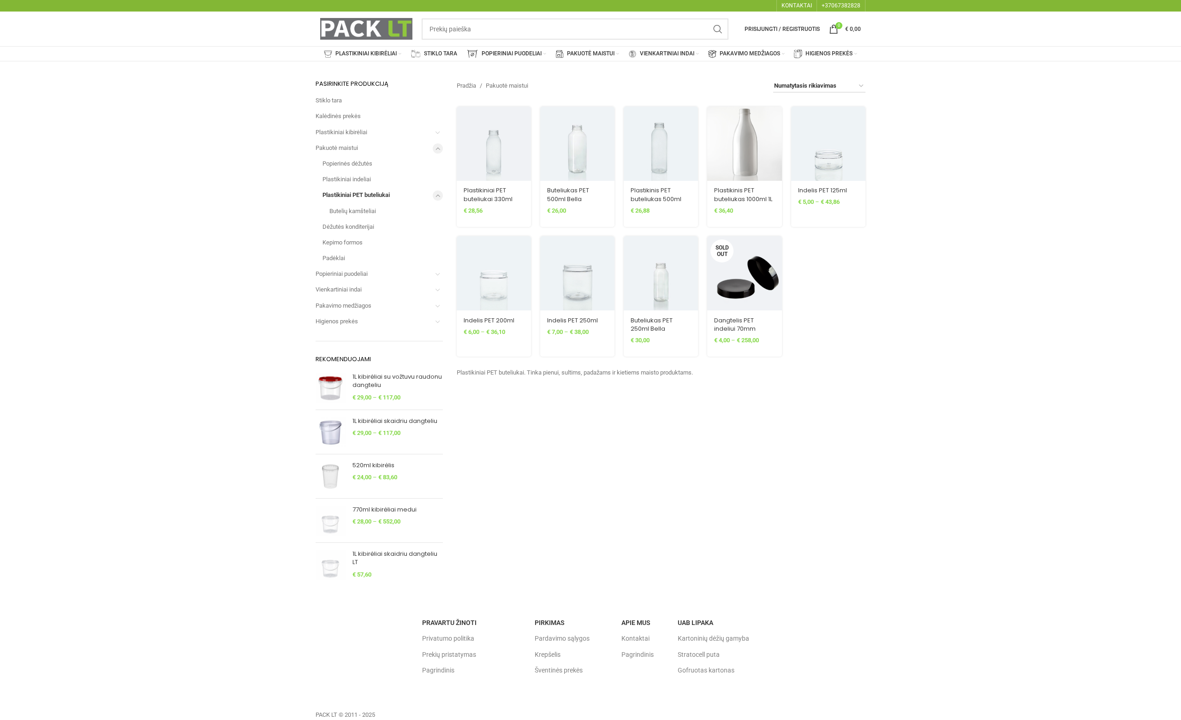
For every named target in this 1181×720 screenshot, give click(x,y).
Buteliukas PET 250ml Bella (652, 324)
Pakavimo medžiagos (343, 305)
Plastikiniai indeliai (346, 179)
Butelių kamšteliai (352, 211)
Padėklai (333, 258)
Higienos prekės (337, 321)
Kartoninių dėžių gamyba (713, 638)
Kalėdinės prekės (338, 116)
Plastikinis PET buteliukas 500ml (656, 194)
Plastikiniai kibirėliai (341, 132)
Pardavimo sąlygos (562, 638)
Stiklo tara (329, 100)
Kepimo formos (342, 242)
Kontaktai (635, 638)
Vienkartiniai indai (339, 289)
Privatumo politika (448, 638)
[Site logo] (366, 28)
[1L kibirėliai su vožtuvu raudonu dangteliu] (331, 388)
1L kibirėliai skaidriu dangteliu (394, 421)
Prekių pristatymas (449, 654)
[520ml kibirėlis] (331, 476)
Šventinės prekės (559, 670)
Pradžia (466, 85)
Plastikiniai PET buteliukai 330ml (488, 194)
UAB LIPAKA (695, 622)
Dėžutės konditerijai (348, 226)
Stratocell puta (699, 654)
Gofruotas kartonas (706, 670)
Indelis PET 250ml (572, 320)
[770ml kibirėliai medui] (331, 521)
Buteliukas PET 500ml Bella (568, 194)
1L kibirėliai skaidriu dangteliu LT (394, 558)
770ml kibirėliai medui (384, 510)
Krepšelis (548, 654)
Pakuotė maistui (337, 147)
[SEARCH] (717, 29)
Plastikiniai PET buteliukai (356, 194)
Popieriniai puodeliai (342, 273)
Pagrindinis (438, 670)
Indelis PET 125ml (822, 190)
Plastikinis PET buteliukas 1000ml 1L (743, 194)
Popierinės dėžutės (347, 163)
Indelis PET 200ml (489, 320)
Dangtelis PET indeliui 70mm (735, 324)
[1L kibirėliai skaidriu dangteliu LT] (331, 565)
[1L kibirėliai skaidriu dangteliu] (331, 432)
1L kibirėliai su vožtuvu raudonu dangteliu (397, 381)
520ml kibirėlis (373, 465)
